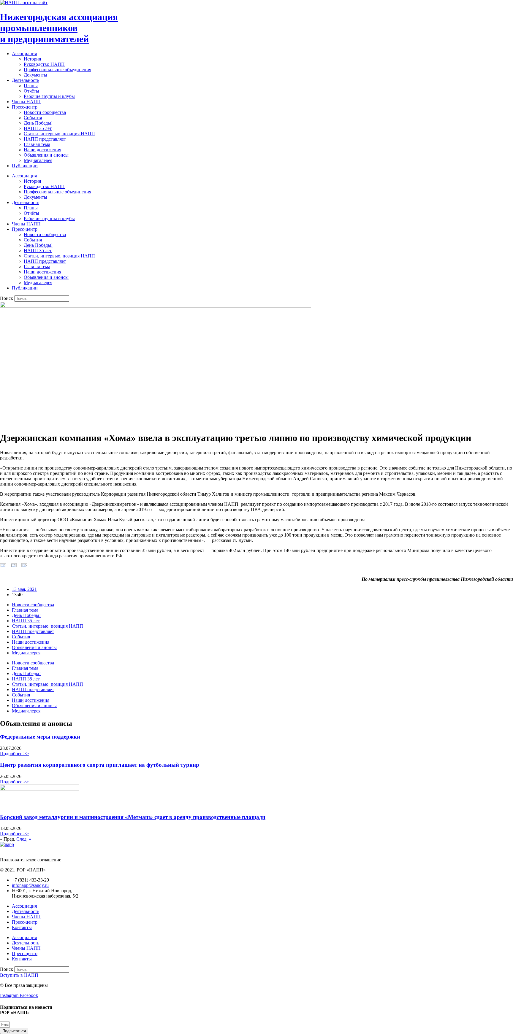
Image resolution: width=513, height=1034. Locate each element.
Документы (35, 74)
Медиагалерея (38, 160)
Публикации (25, 165)
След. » (23, 838)
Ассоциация (24, 53)
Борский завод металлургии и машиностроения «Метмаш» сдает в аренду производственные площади (132, 817)
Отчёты (31, 90)
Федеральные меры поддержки (40, 737)
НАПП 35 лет (38, 128)
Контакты (22, 927)
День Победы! (38, 122)
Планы (31, 85)
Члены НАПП (26, 101)
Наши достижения (42, 149)
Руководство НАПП (44, 64)
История (32, 58)
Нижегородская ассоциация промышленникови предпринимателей (59, 28)
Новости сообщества (45, 112)
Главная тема (37, 144)
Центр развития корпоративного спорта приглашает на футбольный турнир (99, 765)
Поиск (6, 298)
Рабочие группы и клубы (49, 96)
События (33, 117)
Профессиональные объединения (57, 69)
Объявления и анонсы (46, 155)
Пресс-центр (24, 106)
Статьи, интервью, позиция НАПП (59, 133)
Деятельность (25, 80)
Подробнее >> (14, 753)
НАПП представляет (45, 138)
